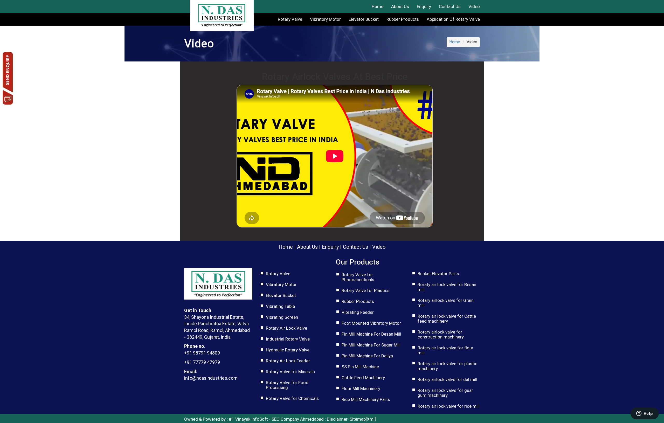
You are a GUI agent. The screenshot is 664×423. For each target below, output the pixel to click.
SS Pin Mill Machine (360, 366)
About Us (400, 6)
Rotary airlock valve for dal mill (447, 379)
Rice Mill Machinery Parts (366, 399)
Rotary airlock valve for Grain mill (446, 303)
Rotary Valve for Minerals (290, 371)
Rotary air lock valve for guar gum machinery (445, 393)
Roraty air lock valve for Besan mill (447, 287)
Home (377, 6)
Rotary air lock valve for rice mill (449, 406)
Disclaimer (337, 419)
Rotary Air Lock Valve (286, 328)
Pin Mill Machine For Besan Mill (371, 334)
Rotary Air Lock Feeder (288, 360)
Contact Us (450, 6)
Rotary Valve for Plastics (366, 290)
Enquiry (424, 6)
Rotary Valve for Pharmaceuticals (358, 277)
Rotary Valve (290, 19)
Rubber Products (402, 19)
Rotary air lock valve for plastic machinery (447, 366)
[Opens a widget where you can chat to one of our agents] (644, 413)
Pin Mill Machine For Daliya (367, 355)
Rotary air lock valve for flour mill (445, 350)
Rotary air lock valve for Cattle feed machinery (447, 319)
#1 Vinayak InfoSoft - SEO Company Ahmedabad (276, 419)
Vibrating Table (280, 306)
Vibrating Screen (282, 317)
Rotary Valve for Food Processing (287, 385)
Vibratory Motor (325, 19)
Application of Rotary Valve (453, 19)
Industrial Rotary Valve (288, 339)
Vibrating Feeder (358, 312)
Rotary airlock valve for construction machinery (441, 334)
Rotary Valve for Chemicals (292, 398)
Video (474, 6)
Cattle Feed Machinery (363, 377)
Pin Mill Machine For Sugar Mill (371, 345)
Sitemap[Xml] (363, 419)
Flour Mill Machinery (361, 388)
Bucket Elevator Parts (438, 273)
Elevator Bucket (364, 19)
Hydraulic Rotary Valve (287, 349)
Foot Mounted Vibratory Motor (371, 323)
